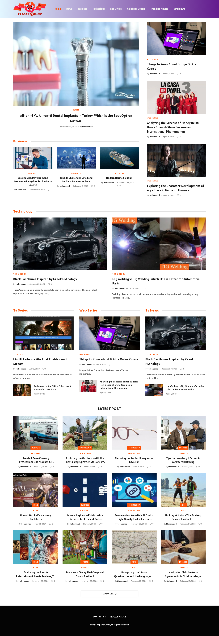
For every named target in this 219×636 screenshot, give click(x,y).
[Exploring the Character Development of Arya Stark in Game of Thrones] (176, 160)
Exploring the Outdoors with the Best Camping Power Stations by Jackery (85, 460)
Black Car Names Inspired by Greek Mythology (45, 279)
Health (76, 110)
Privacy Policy (118, 616)
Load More (108, 593)
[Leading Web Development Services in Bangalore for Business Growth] (32, 158)
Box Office (116, 8)
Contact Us (99, 616)
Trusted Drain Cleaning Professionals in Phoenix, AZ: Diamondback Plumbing (35, 460)
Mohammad (87, 126)
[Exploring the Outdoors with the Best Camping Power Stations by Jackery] (85, 433)
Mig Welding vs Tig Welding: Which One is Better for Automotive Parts (156, 281)
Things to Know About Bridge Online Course (171, 66)
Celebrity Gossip (136, 8)
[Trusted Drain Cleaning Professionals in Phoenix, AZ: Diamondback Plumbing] (35, 433)
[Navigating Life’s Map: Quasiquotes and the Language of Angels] (134, 547)
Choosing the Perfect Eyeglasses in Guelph (134, 460)
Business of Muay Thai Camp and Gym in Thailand (85, 574)
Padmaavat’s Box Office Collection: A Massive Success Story (52, 388)
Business (82, 8)
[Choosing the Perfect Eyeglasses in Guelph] (134, 433)
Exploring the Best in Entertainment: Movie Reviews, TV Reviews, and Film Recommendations (35, 574)
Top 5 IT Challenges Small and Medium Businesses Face (76, 179)
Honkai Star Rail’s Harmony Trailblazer (35, 517)
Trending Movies (159, 8)
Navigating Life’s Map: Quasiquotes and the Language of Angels (134, 574)
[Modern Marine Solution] (119, 158)
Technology (99, 8)
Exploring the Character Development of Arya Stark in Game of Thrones (175, 188)
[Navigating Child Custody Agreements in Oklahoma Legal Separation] (183, 547)
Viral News (179, 8)
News (69, 8)
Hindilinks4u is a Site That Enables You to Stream (41, 361)
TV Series (18, 354)
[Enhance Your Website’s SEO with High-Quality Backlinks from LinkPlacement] (134, 490)
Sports (85, 562)
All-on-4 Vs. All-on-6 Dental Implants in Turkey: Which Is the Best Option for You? (76, 118)
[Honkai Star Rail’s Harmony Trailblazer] (35, 490)
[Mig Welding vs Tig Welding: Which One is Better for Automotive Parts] (159, 243)
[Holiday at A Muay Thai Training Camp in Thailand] (183, 490)
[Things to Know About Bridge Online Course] (176, 38)
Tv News (152, 310)
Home (58, 8)
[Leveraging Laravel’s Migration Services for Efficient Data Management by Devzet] (85, 490)
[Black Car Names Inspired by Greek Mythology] (60, 243)
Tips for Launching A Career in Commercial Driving (183, 460)
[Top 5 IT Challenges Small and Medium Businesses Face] (76, 158)
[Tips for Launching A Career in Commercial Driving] (183, 433)
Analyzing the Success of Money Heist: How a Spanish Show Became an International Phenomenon (173, 127)
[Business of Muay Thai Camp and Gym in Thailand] (85, 547)
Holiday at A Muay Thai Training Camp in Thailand (183, 517)
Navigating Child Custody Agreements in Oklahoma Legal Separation (183, 574)
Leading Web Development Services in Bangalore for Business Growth (32, 181)
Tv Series (20, 310)
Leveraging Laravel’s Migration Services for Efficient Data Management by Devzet (85, 517)
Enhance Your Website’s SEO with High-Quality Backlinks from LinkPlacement (134, 517)
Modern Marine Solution (119, 177)
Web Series (152, 59)
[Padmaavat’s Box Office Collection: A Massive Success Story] (22, 390)
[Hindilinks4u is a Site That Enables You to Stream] (43, 333)
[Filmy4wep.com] (29, 9)
